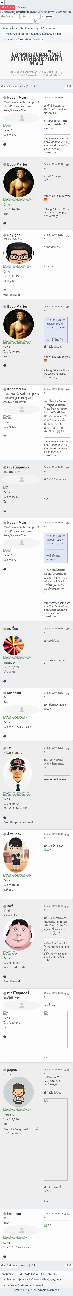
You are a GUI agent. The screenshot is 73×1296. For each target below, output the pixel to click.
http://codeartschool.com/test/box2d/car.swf (56, 124)
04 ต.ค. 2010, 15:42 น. (53, 694)
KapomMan (16, 97)
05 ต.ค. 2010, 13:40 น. (53, 1071)
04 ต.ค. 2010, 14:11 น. (53, 469)
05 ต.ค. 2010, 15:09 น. (53, 1215)
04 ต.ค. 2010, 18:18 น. (53, 835)
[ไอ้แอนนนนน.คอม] (4, 736)
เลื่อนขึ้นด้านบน (9, 1265)
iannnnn (14, 693)
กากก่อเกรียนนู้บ (42, 33)
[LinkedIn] (4, 223)
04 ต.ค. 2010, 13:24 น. (53, 308)
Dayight (13, 235)
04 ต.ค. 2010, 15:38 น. (53, 630)
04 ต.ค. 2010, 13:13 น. (55, 97)
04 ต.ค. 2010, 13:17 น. (53, 166)
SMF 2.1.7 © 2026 (25, 1290)
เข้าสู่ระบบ (44, 12)
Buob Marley (17, 164)
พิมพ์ (69, 86)
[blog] (4, 681)
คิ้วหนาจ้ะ (14, 834)
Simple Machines (48, 1290)
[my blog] (4, 290)
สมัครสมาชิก (63, 12)
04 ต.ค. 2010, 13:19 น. (53, 236)
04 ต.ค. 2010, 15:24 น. (53, 524)
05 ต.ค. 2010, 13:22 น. (53, 994)
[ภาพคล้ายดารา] (4, 511)
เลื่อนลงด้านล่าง (9, 86)
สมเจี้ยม (12, 628)
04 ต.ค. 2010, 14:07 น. (53, 390)
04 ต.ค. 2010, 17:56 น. (53, 749)
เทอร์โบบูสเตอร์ (18, 467)
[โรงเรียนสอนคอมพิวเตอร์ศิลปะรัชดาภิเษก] (4, 144)
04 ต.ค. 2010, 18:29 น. (53, 907)
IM (9, 748)
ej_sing (56, 33)
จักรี (31, 33)
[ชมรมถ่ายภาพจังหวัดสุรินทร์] (4, 817)
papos (12, 1069)
